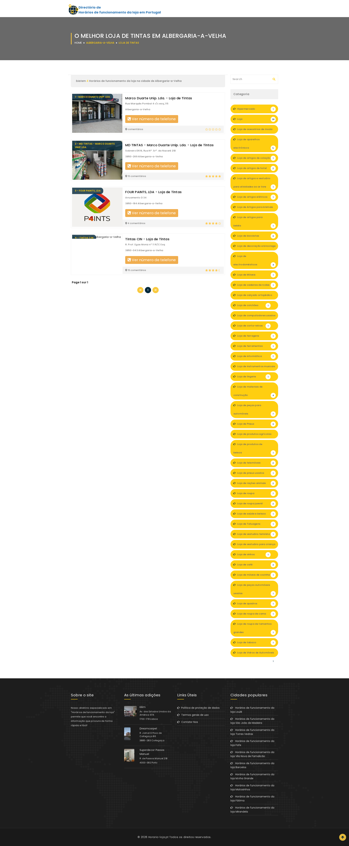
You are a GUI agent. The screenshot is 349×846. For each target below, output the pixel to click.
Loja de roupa (255, 493)
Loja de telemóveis (255, 462)
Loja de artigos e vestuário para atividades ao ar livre (253, 182)
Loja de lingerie (252, 376)
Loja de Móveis (255, 274)
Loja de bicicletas (255, 236)
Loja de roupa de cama (255, 613)
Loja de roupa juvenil (255, 503)
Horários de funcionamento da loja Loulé (252, 710)
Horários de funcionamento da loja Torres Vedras (252, 732)
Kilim (143, 707)
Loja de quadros (255, 603)
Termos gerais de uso (194, 715)
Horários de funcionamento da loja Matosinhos (252, 787)
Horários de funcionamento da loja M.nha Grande (252, 776)
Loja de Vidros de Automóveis (255, 654)
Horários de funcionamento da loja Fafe (252, 743)
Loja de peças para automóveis (253, 409)
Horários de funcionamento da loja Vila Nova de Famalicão (252, 754)
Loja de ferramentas (255, 346)
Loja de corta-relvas (252, 325)
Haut (342, 837)
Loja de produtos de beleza (253, 448)
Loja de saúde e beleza (255, 513)
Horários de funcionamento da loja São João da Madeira (252, 721)
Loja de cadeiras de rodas (255, 285)
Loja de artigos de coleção (255, 158)
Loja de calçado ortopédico (255, 296)
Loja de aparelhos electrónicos (253, 143)
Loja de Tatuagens (255, 524)
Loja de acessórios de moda (255, 130)
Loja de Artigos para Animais (255, 208)
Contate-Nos (189, 722)
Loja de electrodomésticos (253, 260)
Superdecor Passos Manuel (152, 752)
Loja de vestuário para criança (256, 545)
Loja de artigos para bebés (253, 221)
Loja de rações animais (255, 483)
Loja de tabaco (255, 642)
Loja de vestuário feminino (255, 534)
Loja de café (255, 564)
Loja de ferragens (255, 336)
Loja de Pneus (255, 424)
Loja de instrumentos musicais (256, 368)
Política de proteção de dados (200, 708)
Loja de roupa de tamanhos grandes (253, 628)
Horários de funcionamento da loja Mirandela (252, 809)
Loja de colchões (252, 305)
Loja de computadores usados (256, 317)
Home (78, 43)
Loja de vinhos (252, 554)
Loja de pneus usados (255, 473)
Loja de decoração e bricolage (256, 247)
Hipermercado (255, 109)
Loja (255, 119)
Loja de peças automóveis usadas (253, 589)
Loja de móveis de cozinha (255, 574)
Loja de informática (255, 356)
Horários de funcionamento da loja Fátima (252, 798)
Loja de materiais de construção (253, 391)
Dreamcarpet (148, 728)
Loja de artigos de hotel (255, 168)
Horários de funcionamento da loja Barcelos (252, 765)
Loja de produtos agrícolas (255, 435)
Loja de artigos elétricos (255, 197)
